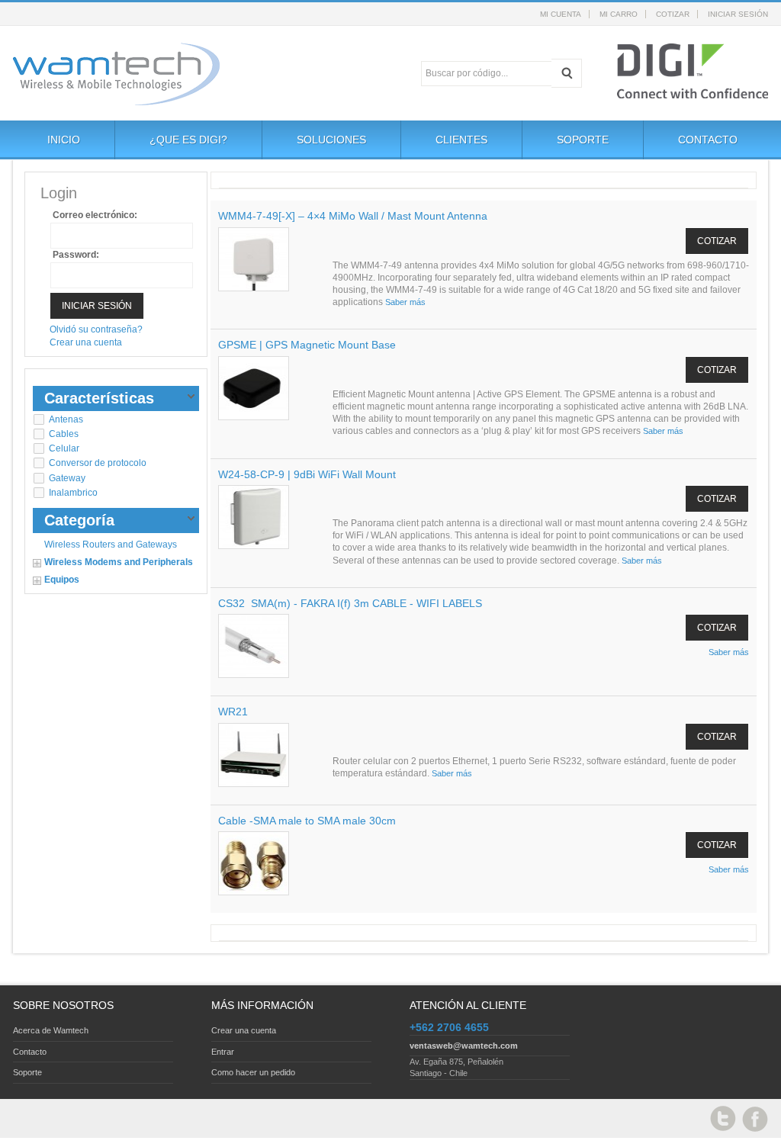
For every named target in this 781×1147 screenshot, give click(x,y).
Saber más (405, 302)
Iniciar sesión (738, 14)
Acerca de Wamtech (50, 1030)
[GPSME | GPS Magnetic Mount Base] (253, 388)
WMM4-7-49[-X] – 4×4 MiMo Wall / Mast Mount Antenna (352, 216)
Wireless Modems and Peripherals (118, 562)
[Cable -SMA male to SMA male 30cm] (253, 863)
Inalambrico (73, 492)
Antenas (66, 419)
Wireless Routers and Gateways (110, 544)
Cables (64, 434)
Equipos (61, 579)
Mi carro (618, 14)
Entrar (222, 1051)
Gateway (67, 478)
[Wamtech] (100, 74)
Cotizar (672, 14)
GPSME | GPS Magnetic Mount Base (307, 345)
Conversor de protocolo (97, 463)
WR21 (233, 711)
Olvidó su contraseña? (96, 329)
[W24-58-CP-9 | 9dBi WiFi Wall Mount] (253, 517)
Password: (76, 254)
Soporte (27, 1072)
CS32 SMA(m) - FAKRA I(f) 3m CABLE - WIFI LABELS (350, 603)
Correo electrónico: (95, 215)
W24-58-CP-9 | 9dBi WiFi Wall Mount (307, 474)
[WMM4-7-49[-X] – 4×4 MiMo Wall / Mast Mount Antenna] (253, 259)
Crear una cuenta (86, 342)
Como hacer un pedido (253, 1072)
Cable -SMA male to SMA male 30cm (307, 820)
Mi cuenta (560, 14)
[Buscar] (566, 73)
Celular (64, 448)
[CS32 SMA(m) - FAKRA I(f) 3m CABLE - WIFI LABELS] (253, 646)
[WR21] (253, 755)
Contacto (30, 1051)
